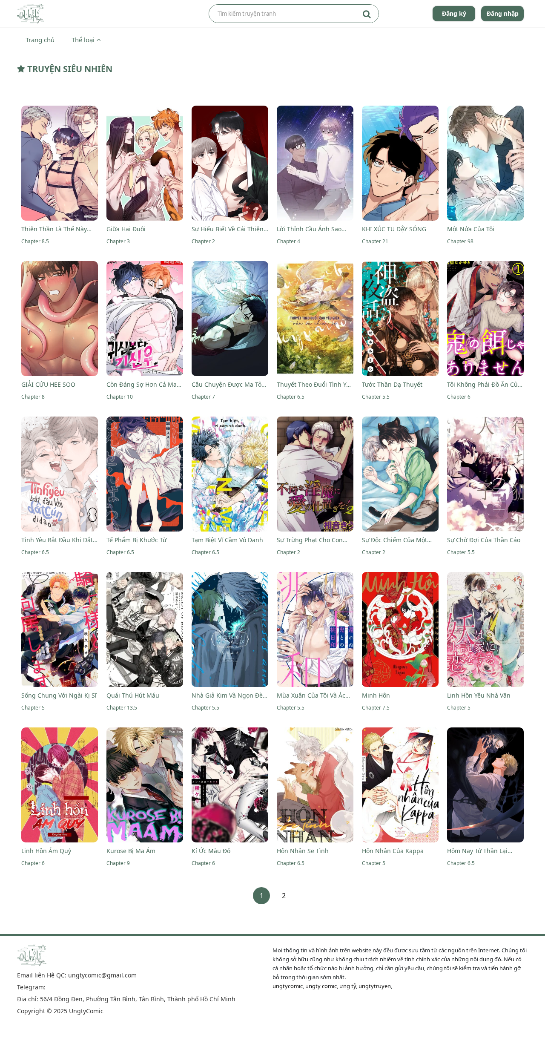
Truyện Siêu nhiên (68, 69)
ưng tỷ (347, 986)
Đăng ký (454, 13)
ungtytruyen (375, 986)
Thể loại (83, 39)
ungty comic (321, 986)
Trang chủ (40, 39)
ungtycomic (287, 986)
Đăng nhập (503, 13)
